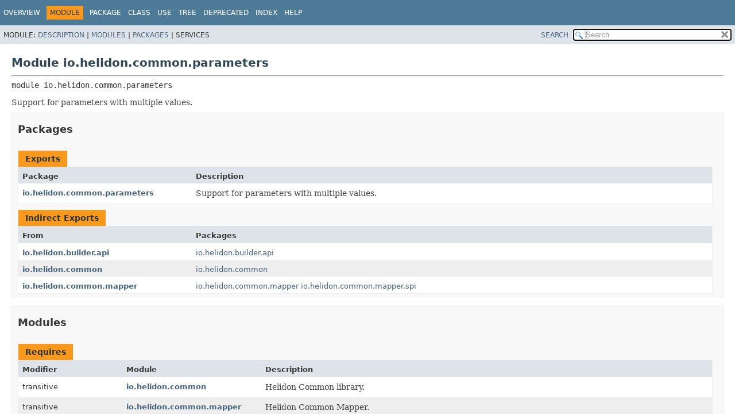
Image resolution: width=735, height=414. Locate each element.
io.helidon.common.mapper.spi (358, 286)
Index (266, 13)
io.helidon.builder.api (65, 252)
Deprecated (226, 13)
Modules (108, 35)
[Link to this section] (81, 129)
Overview (21, 13)
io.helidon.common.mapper (79, 286)
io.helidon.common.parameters (88, 193)
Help (293, 13)
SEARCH (554, 35)
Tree (187, 13)
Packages (151, 35)
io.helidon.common (62, 269)
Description (61, 35)
